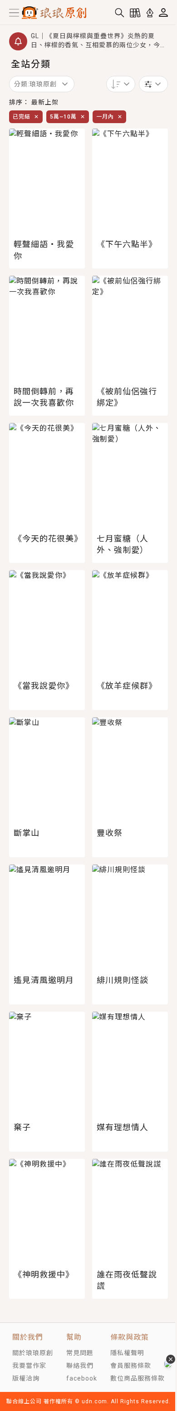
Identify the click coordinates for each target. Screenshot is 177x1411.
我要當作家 (29, 1365)
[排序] (120, 84)
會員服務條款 (130, 1365)
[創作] (149, 12)
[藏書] (135, 13)
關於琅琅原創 (32, 1352)
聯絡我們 (79, 1365)
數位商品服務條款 (137, 1378)
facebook (81, 1378)
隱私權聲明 (127, 1352)
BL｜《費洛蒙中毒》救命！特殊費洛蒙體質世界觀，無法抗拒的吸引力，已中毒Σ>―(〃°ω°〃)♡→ (96, 46)
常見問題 (79, 1352)
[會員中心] (163, 12)
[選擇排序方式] (153, 84)
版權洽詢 (25, 1378)
